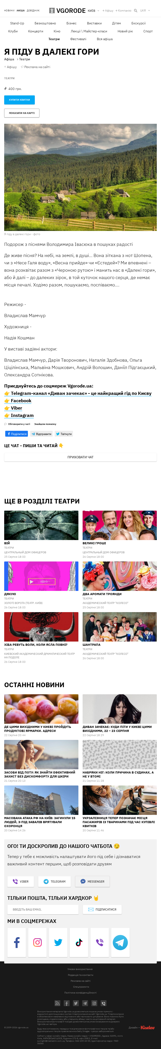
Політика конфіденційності (80, 992)
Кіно (57, 31)
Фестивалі (78, 39)
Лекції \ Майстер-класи (89, 31)
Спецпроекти (81, 986)
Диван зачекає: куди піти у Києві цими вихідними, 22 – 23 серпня (117, 729)
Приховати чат (80, 457)
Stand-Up (17, 23)
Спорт (148, 31)
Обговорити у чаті (19, 424)
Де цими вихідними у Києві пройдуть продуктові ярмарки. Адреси (37, 729)
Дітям (116, 23)
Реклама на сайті (37, 67)
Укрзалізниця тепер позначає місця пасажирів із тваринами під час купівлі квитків (119, 822)
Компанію (124, 10)
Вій (7, 543)
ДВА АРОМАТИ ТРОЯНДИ (102, 594)
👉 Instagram (19, 415)
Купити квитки (19, 99)
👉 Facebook (17, 400)
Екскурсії (138, 23)
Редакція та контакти (80, 975)
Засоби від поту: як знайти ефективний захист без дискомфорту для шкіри (39, 774)
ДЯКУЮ (10, 594)
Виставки (94, 23)
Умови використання (80, 969)
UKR (143, 10)
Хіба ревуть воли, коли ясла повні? (36, 645)
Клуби (13, 31)
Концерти (35, 31)
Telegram (58, 881)
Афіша (21, 10)
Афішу (109, 10)
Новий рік (125, 31)
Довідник (33, 10)
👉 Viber (13, 408)
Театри (9, 78)
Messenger (96, 881)
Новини (9, 10)
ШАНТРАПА (91, 645)
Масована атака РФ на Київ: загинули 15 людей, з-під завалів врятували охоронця (39, 822)
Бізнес (71, 23)
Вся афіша (105, 39)
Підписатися (106, 909)
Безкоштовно (45, 23)
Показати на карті (22, 113)
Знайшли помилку (45, 424)
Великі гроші (94, 543)
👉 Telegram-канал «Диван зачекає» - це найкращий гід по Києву (78, 393)
